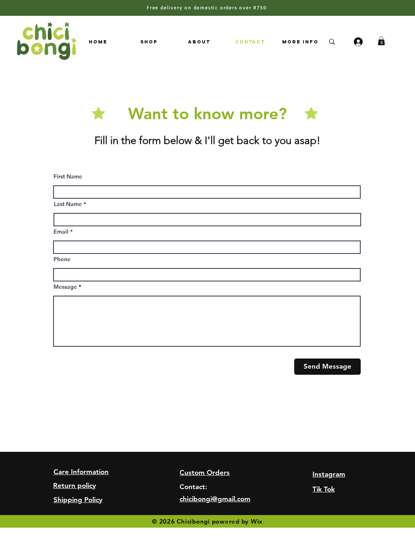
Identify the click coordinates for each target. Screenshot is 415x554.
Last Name (68, 204)
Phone (62, 259)
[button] (381, 41)
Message (65, 287)
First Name (67, 176)
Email (60, 231)
